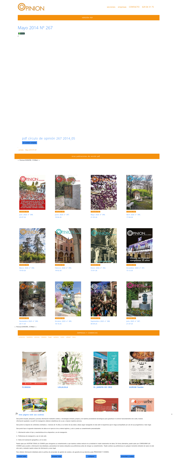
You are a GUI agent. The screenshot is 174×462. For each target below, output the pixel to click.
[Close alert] (172, 414)
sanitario (56, 337)
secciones (111, 6)
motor (62, 337)
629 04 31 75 (148, 6)
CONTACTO (134, 6)
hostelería (30, 337)
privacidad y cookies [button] (127, 456)
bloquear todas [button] (56, 456)
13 (33, 160)
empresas (122, 6)
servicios (36, 337)
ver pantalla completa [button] (29, 143)
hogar (50, 337)
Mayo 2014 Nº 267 (31, 150)
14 (34, 160)
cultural (68, 337)
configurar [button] (91, 456)
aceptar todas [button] (22, 456)
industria (43, 337)
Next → (37, 160)
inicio (74, 337)
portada (21, 150)
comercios (22, 337)
